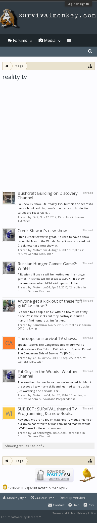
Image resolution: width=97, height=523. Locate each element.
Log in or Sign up (78, 3)
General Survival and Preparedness (51, 399)
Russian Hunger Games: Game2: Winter (47, 266)
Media (49, 40)
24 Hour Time (44, 498)
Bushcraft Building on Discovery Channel (48, 195)
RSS (90, 505)
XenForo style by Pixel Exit (58, 517)
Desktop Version (72, 497)
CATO (36, 358)
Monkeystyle (16, 498)
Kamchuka (40, 325)
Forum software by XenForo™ (21, 517)
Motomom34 (41, 250)
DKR (35, 217)
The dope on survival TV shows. (47, 338)
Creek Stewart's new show (42, 230)
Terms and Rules (63, 513)
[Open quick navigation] (90, 66)
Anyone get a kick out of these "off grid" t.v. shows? (50, 303)
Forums (20, 40)
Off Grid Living (27, 328)
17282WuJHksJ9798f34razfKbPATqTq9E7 (37, 488)
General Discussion (40, 254)
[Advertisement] (48, 131)
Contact (58, 505)
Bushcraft (24, 220)
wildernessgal (42, 433)
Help (76, 505)
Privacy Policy (86, 513)
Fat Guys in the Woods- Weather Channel (48, 374)
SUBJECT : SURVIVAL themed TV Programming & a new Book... (47, 411)
